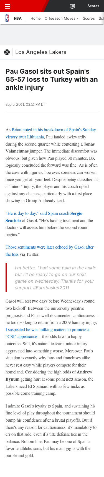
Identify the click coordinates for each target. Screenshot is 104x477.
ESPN (30, 6)
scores (93, 6)
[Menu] (7, 6)
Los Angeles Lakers (40, 52)
